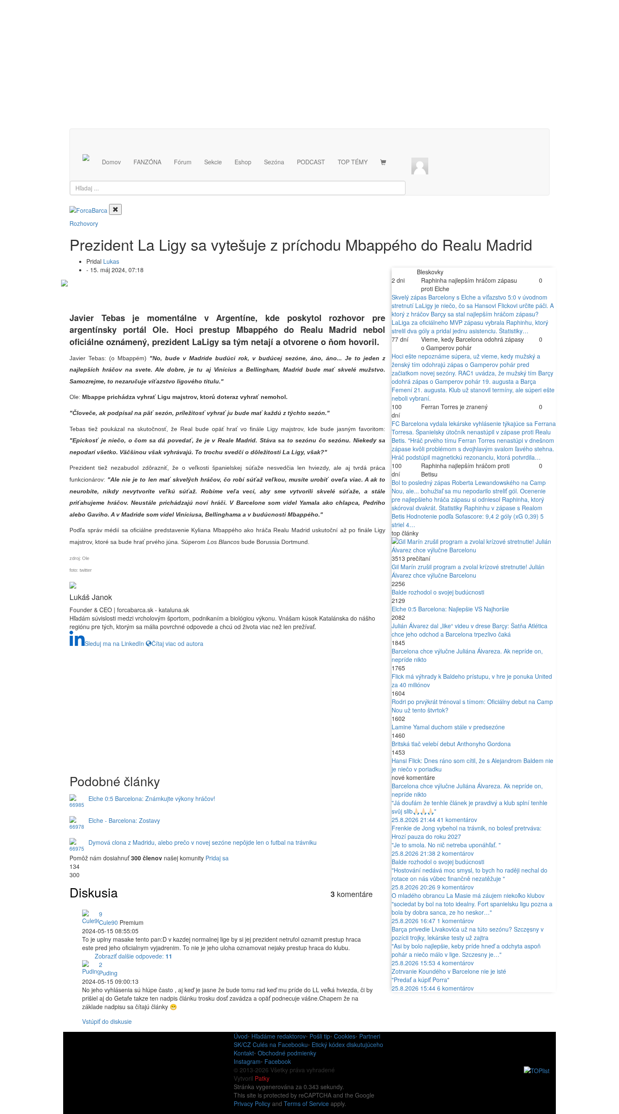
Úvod (241, 1036)
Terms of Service (306, 1103)
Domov (111, 162)
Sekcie (213, 162)
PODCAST (311, 162)
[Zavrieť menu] (115, 209)
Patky (262, 1078)
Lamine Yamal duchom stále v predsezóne (448, 727)
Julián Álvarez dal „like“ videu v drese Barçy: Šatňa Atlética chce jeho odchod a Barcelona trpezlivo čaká (469, 629)
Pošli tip (320, 1036)
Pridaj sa (217, 858)
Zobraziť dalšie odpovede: (133, 956)
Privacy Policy (252, 1103)
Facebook (277, 1061)
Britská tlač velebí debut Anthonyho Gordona (451, 743)
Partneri (369, 1036)
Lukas (111, 261)
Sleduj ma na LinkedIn (114, 643)
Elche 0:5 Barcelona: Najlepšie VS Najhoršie (450, 609)
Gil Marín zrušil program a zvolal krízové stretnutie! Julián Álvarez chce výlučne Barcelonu (468, 570)
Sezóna (274, 162)
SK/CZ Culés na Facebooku (271, 1044)
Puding (108, 973)
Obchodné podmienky (287, 1053)
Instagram (247, 1061)
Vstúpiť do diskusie (107, 1021)
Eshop (243, 162)
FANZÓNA (147, 162)
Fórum (183, 162)
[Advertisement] (309, 70)
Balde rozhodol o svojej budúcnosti (438, 592)
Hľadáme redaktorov (278, 1036)
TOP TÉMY (353, 162)
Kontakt (244, 1053)
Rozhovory (83, 223)
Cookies (344, 1036)
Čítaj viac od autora (177, 643)
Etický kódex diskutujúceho (347, 1044)
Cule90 (108, 922)
